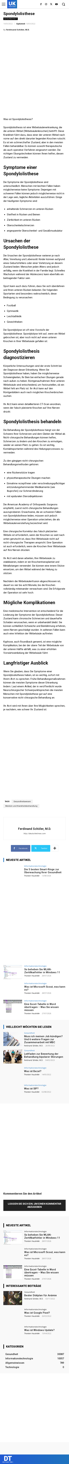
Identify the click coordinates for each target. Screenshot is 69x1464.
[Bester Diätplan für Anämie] (12, 1298)
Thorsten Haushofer (32, 876)
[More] (54, 848)
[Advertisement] (34, 69)
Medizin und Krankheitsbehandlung (21, 806)
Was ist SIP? (31, 1088)
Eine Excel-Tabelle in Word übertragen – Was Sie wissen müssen (41, 1007)
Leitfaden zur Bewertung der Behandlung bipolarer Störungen (43, 1055)
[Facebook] (41, 4)
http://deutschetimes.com (34, 833)
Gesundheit (10, 19)
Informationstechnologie (35, 866)
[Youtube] (56, 4)
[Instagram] (46, 4)
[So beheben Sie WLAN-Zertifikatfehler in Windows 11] (12, 972)
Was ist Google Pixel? (37, 1312)
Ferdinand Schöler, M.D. (17, 29)
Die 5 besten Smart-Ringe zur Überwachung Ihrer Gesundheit (42, 871)
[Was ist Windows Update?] (12, 1333)
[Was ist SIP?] (12, 1091)
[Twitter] (51, 4)
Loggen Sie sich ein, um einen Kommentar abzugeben (34, 1205)
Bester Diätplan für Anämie (40, 1295)
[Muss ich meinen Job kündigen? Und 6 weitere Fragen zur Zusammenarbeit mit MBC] (12, 1039)
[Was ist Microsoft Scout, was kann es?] (12, 989)
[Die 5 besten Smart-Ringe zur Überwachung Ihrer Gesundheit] (12, 872)
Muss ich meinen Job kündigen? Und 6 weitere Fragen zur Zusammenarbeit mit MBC (43, 1039)
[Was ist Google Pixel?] (12, 1315)
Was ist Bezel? (32, 1071)
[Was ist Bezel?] (12, 1074)
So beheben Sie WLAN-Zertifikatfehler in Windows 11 (42, 971)
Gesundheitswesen (22, 801)
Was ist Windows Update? (39, 1330)
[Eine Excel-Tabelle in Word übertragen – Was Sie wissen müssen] (12, 1007)
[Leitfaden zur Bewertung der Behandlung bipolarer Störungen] (12, 1057)
